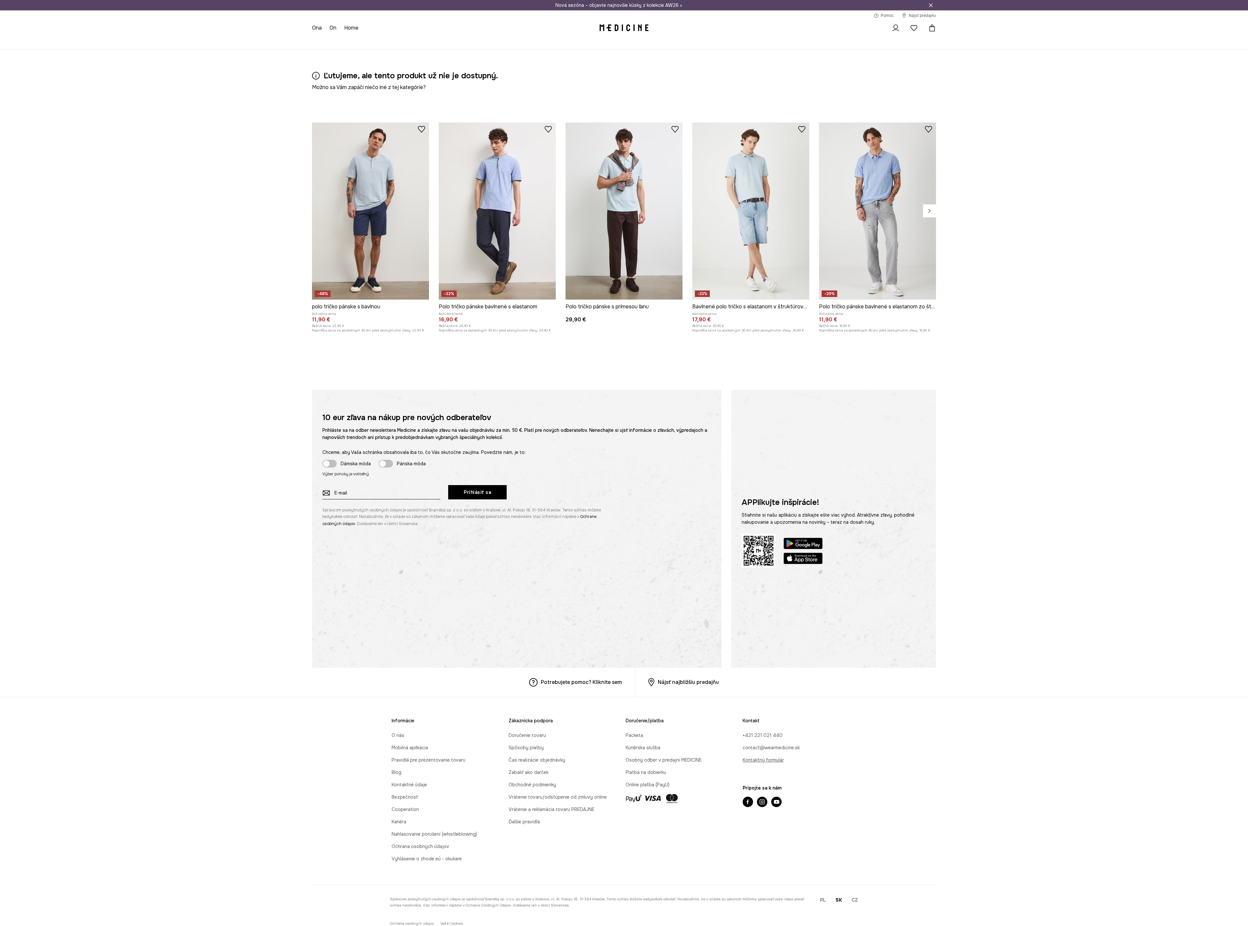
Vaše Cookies (451, 923)
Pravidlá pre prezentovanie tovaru (428, 760)
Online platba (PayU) (648, 785)
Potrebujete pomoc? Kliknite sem (581, 682)
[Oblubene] (914, 28)
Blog (396, 772)
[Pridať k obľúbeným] (421, 129)
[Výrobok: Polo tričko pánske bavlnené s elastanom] (497, 211)
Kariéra (399, 822)
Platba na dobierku (646, 772)
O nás (398, 735)
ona (317, 27)
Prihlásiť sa (477, 492)
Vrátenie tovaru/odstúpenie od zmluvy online (558, 797)
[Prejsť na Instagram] (762, 802)
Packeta (634, 735)
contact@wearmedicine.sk (771, 748)
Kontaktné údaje (409, 785)
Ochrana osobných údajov (420, 846)
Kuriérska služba (643, 748)
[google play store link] (803, 544)
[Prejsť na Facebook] (748, 802)
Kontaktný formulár (763, 760)
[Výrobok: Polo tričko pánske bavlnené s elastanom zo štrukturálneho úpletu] (877, 211)
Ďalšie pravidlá (524, 822)
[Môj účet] (896, 28)
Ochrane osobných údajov (488, 905)
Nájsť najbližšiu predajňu (688, 682)
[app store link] (803, 559)
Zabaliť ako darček (529, 772)
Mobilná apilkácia (410, 748)
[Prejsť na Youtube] (776, 802)
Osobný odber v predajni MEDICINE (664, 760)
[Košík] (930, 28)
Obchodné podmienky (532, 785)
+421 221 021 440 (763, 735)
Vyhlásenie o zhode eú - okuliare (427, 859)
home (351, 27)
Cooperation (405, 809)
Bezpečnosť (405, 797)
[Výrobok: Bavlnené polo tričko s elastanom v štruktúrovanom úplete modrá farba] (750, 211)
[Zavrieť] (931, 5)
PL (823, 900)
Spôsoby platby (526, 748)
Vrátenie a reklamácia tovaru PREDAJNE (551, 809)
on (333, 27)
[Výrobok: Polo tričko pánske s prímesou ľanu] (624, 211)
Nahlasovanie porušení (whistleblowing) (434, 834)
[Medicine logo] (624, 28)
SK (839, 900)
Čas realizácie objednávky (537, 760)
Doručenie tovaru (527, 735)
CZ (855, 900)
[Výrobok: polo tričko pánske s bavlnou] (370, 211)
